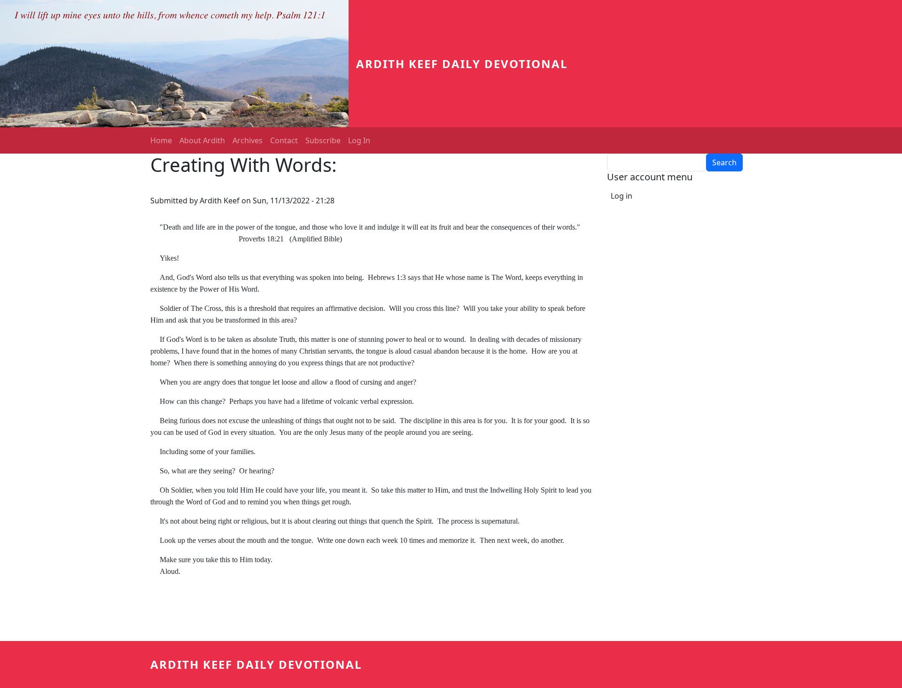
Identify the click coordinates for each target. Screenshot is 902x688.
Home (161, 140)
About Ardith (202, 140)
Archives (248, 140)
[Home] (178, 63)
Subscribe (323, 140)
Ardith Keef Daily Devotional (462, 63)
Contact (284, 140)
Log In (359, 140)
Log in (621, 196)
